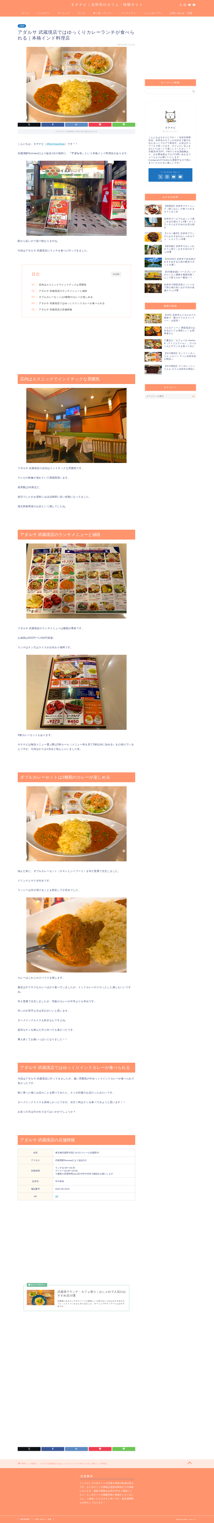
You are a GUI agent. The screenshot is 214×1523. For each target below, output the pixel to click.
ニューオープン (153, 13)
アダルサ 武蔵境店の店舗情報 (55, 309)
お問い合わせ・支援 (181, 13)
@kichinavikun (56, 144)
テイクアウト (128, 13)
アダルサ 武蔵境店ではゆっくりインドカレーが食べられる (72, 303)
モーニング (63, 13)
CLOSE (116, 274)
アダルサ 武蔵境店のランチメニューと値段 (63, 291)
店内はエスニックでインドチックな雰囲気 (62, 284)
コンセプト (43, 13)
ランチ (81, 13)
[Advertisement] (76, 346)
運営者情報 (25, 1519)
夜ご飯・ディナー (103, 13)
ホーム (25, 13)
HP (56, 1196)
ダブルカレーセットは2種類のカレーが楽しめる (66, 297)
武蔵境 (21, 26)
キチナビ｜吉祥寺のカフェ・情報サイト (107, 4)
